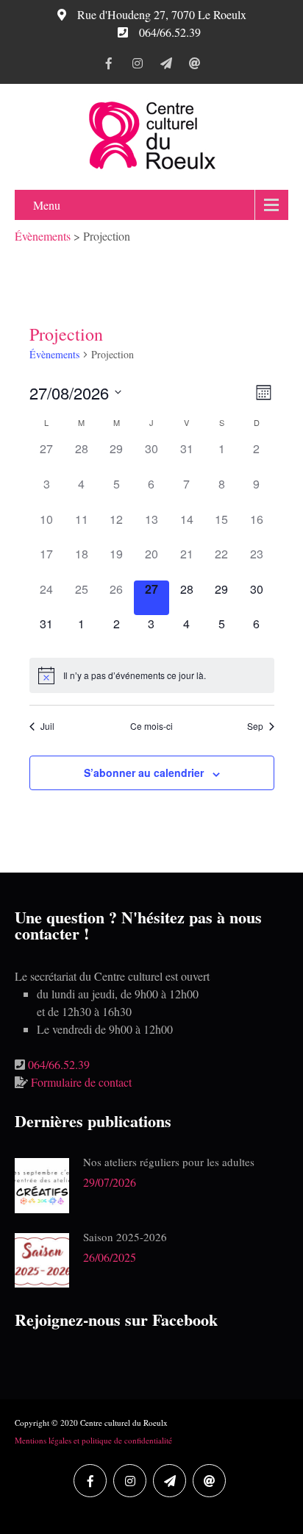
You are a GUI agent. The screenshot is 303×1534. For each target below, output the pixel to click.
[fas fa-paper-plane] (166, 65)
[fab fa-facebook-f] (108, 65)
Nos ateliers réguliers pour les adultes (168, 1161)
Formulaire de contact (81, 1082)
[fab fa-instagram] (137, 65)
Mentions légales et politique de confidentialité (93, 1440)
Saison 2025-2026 (125, 1236)
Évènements (54, 354)
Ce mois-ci (151, 726)
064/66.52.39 (59, 1064)
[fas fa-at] (194, 65)
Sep (255, 726)
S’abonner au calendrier (144, 772)
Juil (47, 726)
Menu (46, 205)
